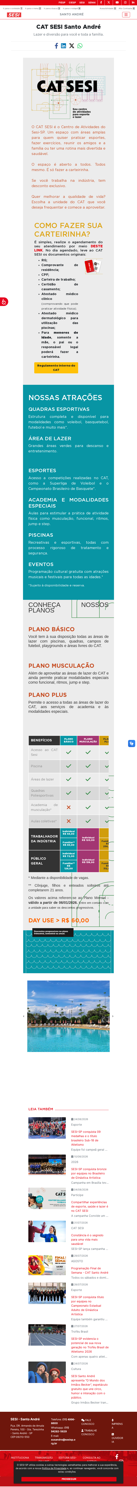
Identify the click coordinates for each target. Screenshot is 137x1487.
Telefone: (63, 1421)
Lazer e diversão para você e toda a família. (69, 34)
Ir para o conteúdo (12, 8)
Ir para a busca (52, 8)
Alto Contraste (126, 8)
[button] (24, 1016)
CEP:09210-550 (20, 1436)
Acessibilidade (108, 8)
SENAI (92, 2)
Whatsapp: (60, 1429)
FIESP (62, 2)
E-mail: (63, 1439)
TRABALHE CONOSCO (89, 1432)
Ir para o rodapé (71, 8)
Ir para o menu (33, 8)
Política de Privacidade (54, 1468)
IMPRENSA (117, 1425)
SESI (82, 2)
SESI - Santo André (25, 1419)
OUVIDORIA (117, 1439)
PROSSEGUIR (69, 1479)
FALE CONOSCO (87, 1422)
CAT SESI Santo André (68, 27)
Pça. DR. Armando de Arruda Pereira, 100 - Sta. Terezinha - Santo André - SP (27, 1431)
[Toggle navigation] (126, 14)
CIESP (72, 2)
